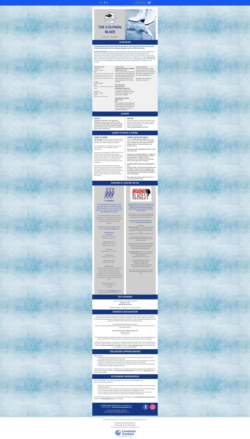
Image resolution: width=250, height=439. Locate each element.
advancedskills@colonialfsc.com (144, 149)
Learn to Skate (98, 139)
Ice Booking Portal (106, 398)
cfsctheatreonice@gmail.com (143, 222)
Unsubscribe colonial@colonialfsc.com (125, 423)
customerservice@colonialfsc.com (121, 407)
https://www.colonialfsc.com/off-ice (137, 127)
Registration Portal (132, 159)
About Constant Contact (129, 425)
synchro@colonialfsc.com (111, 229)
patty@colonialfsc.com (135, 345)
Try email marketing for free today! (125, 436)
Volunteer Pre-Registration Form (125, 370)
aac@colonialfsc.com (146, 75)
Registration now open (125, 304)
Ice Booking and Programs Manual (145, 397)
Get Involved (147, 370)
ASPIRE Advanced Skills (139, 139)
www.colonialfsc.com (113, 291)
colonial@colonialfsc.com (122, 427)
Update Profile (118, 425)
